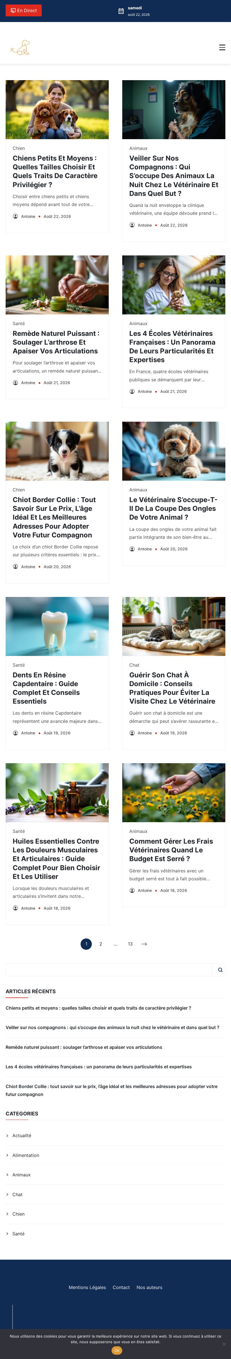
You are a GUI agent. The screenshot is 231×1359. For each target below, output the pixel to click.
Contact (121, 1287)
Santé (19, 323)
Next (144, 944)
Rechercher (220, 969)
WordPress (140, 1328)
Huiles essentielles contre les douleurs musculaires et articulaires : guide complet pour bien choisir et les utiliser (56, 859)
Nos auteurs (149, 1287)
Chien (19, 148)
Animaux (138, 148)
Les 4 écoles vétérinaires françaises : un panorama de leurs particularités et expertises (99, 1066)
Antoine (28, 216)
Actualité (21, 1135)
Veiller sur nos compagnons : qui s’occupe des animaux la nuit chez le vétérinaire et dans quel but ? (173, 176)
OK (117, 1350)
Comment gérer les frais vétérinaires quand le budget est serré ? (171, 850)
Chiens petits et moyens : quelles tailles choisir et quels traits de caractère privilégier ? (98, 1008)
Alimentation (25, 1155)
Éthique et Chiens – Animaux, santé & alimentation (114, 1311)
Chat (134, 665)
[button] (222, 47)
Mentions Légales (87, 1287)
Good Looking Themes (76, 1328)
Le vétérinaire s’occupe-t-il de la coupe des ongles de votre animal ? (173, 508)
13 (130, 945)
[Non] (224, 1344)
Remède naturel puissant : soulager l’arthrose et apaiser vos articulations (56, 342)
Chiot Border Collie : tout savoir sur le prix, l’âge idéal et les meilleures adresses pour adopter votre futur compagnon (54, 517)
